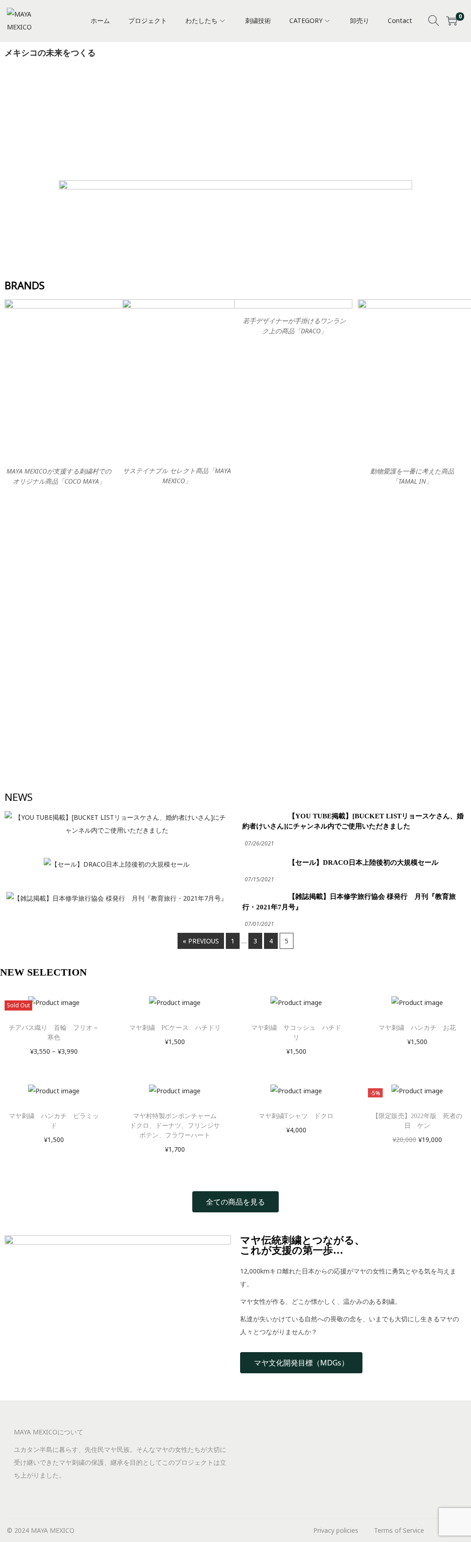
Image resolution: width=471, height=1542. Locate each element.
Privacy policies (335, 1530)
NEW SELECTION (43, 972)
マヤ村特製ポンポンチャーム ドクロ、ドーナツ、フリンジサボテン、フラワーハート (176, 1126)
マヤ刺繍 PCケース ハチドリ (175, 1027)
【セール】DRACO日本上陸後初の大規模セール (363, 862)
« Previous (201, 941)
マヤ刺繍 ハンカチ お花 (417, 1027)
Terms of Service (399, 1530)
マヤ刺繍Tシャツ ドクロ (295, 1116)
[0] (451, 20)
